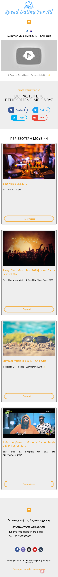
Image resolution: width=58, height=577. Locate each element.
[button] (29, 22)
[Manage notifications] (42, 571)
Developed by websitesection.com (29, 569)
